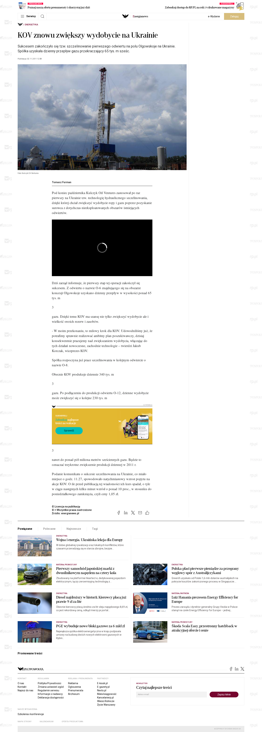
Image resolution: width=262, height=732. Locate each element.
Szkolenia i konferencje (31, 714)
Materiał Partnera (180, 593)
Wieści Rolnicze (105, 701)
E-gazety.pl (103, 686)
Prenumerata (75, 690)
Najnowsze (73, 528)
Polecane (49, 528)
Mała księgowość (106, 694)
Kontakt (22, 686)
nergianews (140, 16)
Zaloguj (234, 16)
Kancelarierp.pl (105, 697)
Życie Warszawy (106, 704)
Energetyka (31, 24)
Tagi (95, 528)
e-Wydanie (214, 16)
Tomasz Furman (61, 182)
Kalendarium (46, 721)
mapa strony (25, 721)
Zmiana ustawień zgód (51, 686)
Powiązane (25, 528)
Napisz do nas (25, 690)
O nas (21, 683)
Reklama (73, 683)
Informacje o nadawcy (50, 694)
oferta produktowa (72, 721)
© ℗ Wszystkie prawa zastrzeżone (72, 510)
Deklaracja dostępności (51, 697)
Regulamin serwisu (48, 690)
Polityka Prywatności (49, 683)
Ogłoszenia (74, 686)
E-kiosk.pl (102, 683)
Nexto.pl (101, 690)
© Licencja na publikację (66, 506)
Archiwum (74, 694)
